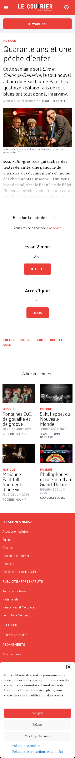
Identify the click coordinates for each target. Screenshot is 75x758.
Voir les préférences (37, 736)
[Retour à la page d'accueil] (35, 7)
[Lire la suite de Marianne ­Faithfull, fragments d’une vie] (18, 453)
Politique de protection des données (37, 752)
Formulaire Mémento (16, 615)
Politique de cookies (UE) (19, 572)
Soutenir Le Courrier (15, 556)
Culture (9, 340)
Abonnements (11, 654)
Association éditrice (15, 531)
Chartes (7, 548)
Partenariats (10, 599)
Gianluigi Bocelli (48, 340)
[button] (69, 667)
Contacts (8, 564)
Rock (7, 344)
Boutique (10, 625)
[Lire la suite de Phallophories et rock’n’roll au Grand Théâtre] (56, 453)
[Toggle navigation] (5, 7)
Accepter (37, 713)
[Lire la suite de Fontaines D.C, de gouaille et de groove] (18, 393)
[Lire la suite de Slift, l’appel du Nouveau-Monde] (56, 393)
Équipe (6, 540)
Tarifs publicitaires (14, 591)
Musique (9, 40)
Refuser (37, 724)
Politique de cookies (26, 746)
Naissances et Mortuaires (19, 607)
